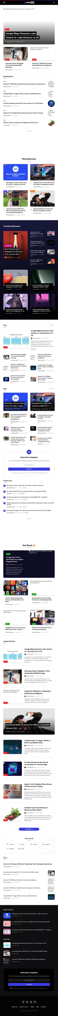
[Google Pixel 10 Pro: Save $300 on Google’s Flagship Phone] (42, 562)
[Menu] (4, 2)
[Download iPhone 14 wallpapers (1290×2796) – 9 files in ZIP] (51, 242)
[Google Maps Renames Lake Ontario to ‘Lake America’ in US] (29, 26)
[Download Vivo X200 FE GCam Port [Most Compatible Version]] (33, 438)
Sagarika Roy (9, 257)
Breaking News (8, 76)
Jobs (37, 1006)
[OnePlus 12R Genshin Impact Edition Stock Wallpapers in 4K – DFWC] (15, 302)
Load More (28, 829)
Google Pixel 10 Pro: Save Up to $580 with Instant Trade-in (15, 628)
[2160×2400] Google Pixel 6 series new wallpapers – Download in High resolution (37, 251)
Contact (43, 1006)
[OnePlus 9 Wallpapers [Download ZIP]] (51, 261)
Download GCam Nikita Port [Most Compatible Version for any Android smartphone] (16, 210)
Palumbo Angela (8, 69)
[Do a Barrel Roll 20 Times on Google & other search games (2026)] (7, 923)
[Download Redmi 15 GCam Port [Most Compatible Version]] (42, 198)
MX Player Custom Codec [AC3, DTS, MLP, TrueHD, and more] (16, 183)
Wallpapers (8, 245)
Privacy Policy (38, 472)
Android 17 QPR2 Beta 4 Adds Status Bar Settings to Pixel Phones (24, 84)
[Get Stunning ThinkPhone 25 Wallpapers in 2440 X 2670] (15, 278)
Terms (32, 1006)
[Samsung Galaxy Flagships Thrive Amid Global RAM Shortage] (15, 53)
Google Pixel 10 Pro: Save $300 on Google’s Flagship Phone (14, 559)
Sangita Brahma (33, 236)
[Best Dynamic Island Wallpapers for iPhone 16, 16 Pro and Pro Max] (15, 245)
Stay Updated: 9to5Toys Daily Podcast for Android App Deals (42, 599)
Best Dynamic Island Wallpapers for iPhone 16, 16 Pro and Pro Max (14, 251)
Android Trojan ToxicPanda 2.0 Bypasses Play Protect (20, 122)
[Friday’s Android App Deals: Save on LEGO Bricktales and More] (15, 587)
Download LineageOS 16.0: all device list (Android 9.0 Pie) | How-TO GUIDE (29, 510)
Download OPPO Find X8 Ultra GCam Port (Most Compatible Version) (45, 429)
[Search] (54, 2)
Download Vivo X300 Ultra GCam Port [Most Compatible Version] (43, 183)
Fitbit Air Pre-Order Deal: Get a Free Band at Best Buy (42, 628)
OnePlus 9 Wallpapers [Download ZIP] (36, 260)
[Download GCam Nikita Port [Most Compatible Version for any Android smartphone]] (15, 198)
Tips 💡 (5, 858)
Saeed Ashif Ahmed (7, 86)
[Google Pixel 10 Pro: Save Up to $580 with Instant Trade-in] (15, 617)
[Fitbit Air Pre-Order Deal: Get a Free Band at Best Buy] (42, 617)
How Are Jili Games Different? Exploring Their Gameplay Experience (27, 864)
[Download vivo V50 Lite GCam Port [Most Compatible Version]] (6, 428)
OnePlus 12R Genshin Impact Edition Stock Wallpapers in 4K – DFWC (15, 310)
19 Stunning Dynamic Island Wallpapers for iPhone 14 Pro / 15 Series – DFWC (42, 310)
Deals (8, 554)
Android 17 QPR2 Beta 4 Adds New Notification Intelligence (42, 64)
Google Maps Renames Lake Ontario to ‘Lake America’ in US (42, 333)
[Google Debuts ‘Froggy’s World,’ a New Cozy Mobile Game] (51, 93)
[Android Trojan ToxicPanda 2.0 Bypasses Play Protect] (51, 122)
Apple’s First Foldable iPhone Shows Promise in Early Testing (23, 113)
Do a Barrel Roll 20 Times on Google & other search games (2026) (26, 491)
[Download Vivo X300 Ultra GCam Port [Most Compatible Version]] (42, 172)
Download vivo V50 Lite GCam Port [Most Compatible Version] (18, 429)
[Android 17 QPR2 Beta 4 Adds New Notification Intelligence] (42, 53)
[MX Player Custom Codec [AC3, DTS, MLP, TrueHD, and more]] (15, 172)
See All (51, 325)
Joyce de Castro (10, 41)
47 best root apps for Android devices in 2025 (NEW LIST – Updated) (27, 497)
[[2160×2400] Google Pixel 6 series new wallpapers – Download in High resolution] (51, 252)
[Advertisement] (29, 142)
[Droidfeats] (29, 2)
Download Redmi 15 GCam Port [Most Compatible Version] (43, 209)
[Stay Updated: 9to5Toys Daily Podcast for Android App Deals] (42, 587)
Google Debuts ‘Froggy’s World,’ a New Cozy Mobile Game (22, 93)
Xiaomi (32, 191)
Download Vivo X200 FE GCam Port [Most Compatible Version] (45, 439)
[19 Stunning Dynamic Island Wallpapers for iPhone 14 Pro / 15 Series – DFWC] (42, 302)
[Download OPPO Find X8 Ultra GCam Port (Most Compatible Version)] (33, 428)
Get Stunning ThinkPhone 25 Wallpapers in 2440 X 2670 (14, 286)
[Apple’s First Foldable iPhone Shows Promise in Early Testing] (51, 113)
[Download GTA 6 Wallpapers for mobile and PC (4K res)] (51, 233)
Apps (5, 165)
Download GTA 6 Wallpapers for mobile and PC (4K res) (36, 233)
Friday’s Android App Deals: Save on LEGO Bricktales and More (14, 599)
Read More (33, 349)
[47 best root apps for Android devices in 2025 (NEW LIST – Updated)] (7, 932)
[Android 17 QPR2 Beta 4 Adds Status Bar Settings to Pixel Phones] (51, 84)
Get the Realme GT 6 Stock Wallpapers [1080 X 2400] (41, 286)
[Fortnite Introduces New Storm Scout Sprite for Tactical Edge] (51, 103)
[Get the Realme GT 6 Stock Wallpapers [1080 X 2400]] (42, 278)
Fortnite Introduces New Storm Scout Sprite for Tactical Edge (23, 103)
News (7, 29)
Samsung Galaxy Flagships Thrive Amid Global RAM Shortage (14, 65)
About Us (15, 1006)
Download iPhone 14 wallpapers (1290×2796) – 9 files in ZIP (37, 242)
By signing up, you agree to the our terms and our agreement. (29, 472)
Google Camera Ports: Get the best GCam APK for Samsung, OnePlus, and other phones (18, 440)
